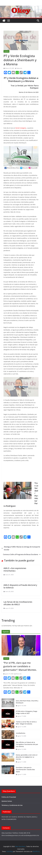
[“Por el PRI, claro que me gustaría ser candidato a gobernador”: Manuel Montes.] (21, 645)
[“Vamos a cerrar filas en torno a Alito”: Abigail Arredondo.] (8, 724)
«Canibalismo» (20, 733)
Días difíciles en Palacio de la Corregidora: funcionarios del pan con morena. (27, 744)
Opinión (6, 51)
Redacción (19, 68)
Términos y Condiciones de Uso (12, 805)
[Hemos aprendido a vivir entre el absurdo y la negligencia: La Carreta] (8, 758)
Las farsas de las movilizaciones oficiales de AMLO (18, 603)
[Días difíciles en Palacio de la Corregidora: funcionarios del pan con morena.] (8, 746)
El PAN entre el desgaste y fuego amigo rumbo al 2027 (26, 712)
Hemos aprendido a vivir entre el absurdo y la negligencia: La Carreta (26, 757)
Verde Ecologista (20, 128)
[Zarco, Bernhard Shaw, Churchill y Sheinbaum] (8, 703)
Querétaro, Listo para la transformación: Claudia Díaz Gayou (25, 769)
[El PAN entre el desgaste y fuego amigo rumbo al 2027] (8, 713)
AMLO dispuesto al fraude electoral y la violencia (20, 586)
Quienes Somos (7, 801)
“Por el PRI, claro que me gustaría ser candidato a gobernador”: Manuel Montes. (20, 666)
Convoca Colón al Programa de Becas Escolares (20, 554)
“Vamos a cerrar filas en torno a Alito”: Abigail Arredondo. (26, 723)
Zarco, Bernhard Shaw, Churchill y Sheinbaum (27, 702)
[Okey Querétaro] (21, 7)
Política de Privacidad (9, 797)
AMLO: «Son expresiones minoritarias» (15, 569)
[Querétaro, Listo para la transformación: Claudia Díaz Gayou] (8, 771)
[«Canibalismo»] (8, 734)
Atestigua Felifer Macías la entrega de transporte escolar (22, 548)
